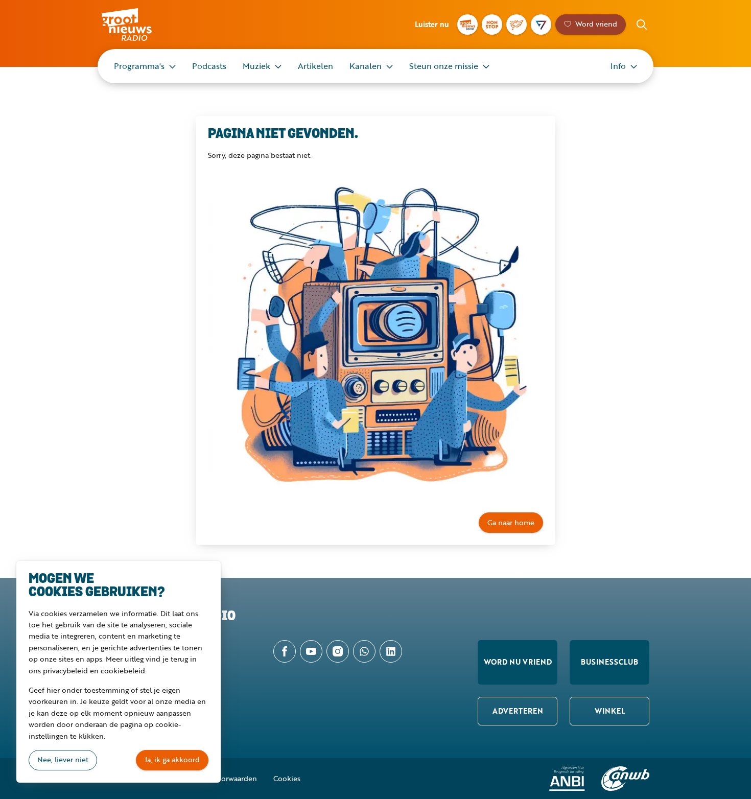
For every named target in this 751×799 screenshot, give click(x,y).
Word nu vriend (518, 661)
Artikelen (315, 66)
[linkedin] (391, 651)
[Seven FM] (541, 24)
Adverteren (517, 711)
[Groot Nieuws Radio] (467, 24)
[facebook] (284, 651)
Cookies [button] (286, 778)
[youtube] (311, 651)
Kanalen (365, 66)
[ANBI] (567, 778)
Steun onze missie (443, 66)
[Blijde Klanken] (516, 24)
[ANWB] (625, 778)
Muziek (256, 66)
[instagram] (337, 651)
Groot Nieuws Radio (137, 24)
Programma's (139, 66)
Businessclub (609, 661)
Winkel (610, 711)
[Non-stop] (492, 24)
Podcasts (209, 66)
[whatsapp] (364, 651)
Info (618, 66)
